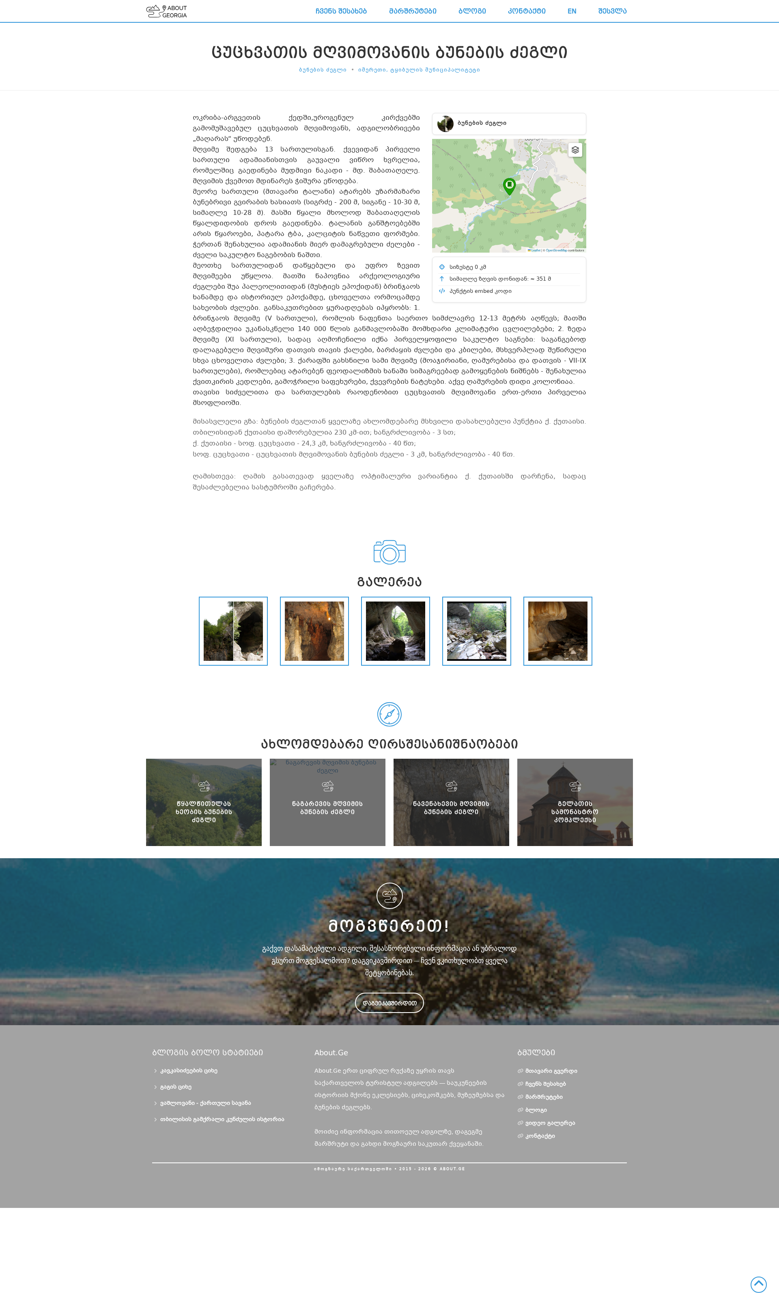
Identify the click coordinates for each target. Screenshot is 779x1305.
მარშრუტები (413, 11)
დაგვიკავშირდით (390, 1003)
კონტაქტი (527, 11)
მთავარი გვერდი (551, 1071)
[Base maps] (575, 150)
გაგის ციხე (176, 1087)
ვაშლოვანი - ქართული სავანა (205, 1103)
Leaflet (535, 250)
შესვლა (612, 11)
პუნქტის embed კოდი (480, 292)
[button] (509, 187)
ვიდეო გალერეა (550, 1123)
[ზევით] (759, 1285)
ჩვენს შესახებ (341, 11)
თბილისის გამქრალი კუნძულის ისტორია (222, 1120)
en (572, 11)
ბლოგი (472, 11)
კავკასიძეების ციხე (188, 1071)
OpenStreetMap (556, 250)
